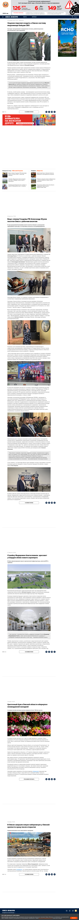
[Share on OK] (48, 112)
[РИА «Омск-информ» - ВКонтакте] (67, 911)
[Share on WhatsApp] (54, 112)
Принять (74, 917)
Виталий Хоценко (18, 170)
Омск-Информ (11, 17)
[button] (2, 16)
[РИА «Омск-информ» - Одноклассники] (70, 911)
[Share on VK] (46, 112)
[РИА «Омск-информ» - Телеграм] (73, 911)
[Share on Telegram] (51, 112)
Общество (21, 20)
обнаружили (36, 771)
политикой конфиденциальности (45, 918)
